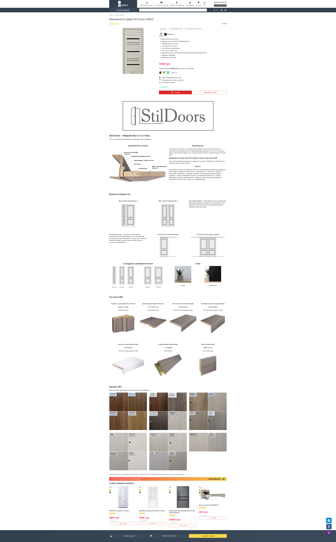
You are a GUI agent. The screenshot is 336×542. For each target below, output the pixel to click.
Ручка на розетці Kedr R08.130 (208, 505)
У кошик (177, 92)
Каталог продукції (123, 10)
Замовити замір (210, 92)
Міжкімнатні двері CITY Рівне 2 (119, 511)
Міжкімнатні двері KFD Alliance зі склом (152, 511)
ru (217, 10)
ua (214, 10)
